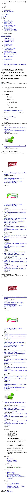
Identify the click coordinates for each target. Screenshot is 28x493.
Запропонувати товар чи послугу (15, 486)
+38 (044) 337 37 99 (6, 36)
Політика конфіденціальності (14, 475)
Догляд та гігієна (8, 26)
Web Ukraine (9, 491)
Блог (5, 12)
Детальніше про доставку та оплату (13, 110)
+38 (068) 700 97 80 (9, 41)
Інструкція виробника (9, 116)
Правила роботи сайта (13, 474)
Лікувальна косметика (9, 25)
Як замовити (10, 458)
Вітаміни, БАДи (8, 22)
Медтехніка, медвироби (10, 29)
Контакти (6, 14)
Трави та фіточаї (8, 28)
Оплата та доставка (9, 11)
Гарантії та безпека (12, 461)
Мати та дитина (8, 23)
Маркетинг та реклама (13, 487)
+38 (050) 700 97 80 (9, 38)
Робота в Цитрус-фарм (13, 483)
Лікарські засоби (8, 21)
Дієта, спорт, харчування (10, 30)
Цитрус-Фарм (4, 17)
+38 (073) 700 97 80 (9, 40)
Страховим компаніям (13, 484)
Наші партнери (11, 472)
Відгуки (6, 119)
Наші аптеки (7, 10)
